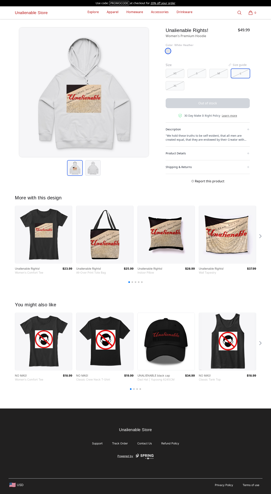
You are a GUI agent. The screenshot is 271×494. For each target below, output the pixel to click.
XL (175, 85)
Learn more (229, 115)
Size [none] (169, 65)
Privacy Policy (224, 485)
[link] (43, 234)
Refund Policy (170, 443)
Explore (93, 12)
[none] (237, 65)
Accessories (160, 12)
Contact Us (144, 443)
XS (175, 73)
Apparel (112, 12)
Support (97, 443)
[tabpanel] (84, 92)
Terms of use (251, 485)
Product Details (176, 153)
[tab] (74, 168)
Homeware (134, 12)
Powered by (125, 456)
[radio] (175, 73)
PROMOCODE (119, 3)
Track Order (120, 443)
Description (173, 129)
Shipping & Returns (179, 167)
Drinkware (184, 12)
